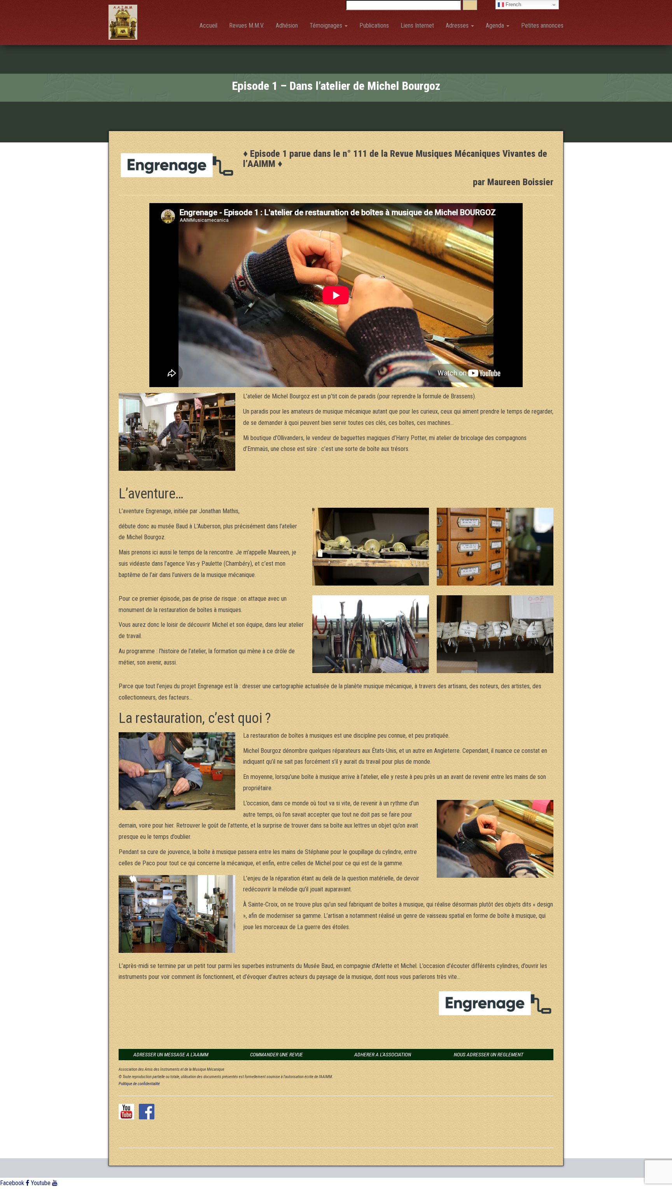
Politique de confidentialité (139, 1083)
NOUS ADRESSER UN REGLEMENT (488, 1054)
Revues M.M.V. (246, 25)
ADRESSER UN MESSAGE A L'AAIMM (170, 1054)
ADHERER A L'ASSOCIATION (382, 1054)
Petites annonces (542, 25)
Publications (374, 25)
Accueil (208, 25)
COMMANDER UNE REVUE (276, 1054)
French (512, 4)
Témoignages (327, 25)
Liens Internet (417, 25)
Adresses (458, 25)
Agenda (496, 25)
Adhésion (287, 25)
